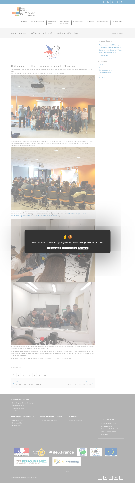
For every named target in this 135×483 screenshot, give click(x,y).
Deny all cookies (70, 248)
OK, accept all (55, 248)
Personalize (83, 248)
